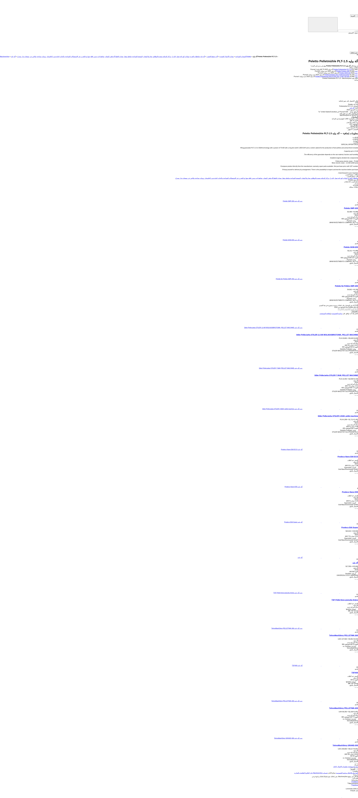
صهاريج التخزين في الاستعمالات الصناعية (77, 56)
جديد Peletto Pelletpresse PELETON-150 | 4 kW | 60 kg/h (336, 76)
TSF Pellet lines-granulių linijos (345, 600)
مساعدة (350, 766)
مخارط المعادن (147, 56)
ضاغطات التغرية (195, 56)
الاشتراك (354, 311)
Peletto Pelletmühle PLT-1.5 (342, 69)
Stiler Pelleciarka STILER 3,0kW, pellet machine (338, 416)
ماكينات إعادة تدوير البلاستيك (56, 56)
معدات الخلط (119, 56)
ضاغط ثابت (100, 56)
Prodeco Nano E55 (350, 492)
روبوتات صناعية (42, 56)
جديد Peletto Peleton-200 (347, 71)
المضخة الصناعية (137, 56)
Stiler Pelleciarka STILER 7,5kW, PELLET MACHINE (336, 375)
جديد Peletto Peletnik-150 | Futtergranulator (341, 75)
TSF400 (354, 673)
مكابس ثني (33, 56)
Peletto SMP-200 (351, 208)
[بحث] (323, 24)
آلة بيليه (352, 108)
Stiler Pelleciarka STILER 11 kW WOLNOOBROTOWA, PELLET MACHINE (327, 335)
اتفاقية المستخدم (325, 313)
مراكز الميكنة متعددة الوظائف (162, 56)
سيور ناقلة (93, 56)
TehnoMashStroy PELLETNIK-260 (343, 635)
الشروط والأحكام (352, 773)
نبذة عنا (355, 766)
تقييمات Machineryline (320, 773)
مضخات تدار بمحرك (23, 56)
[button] (179, 43)
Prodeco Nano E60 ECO (348, 457)
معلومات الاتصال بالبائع (340, 766)
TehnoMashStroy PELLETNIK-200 (343, 708)
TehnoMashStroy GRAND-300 (345, 745)
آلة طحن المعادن (110, 56)
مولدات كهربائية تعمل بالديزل (180, 56)
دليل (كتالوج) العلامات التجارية (303, 773)
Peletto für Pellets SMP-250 (346, 286)
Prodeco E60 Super (349, 527)
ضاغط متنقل (128, 56)
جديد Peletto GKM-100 (348, 73)
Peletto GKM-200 (351, 247)
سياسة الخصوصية (336, 313)
